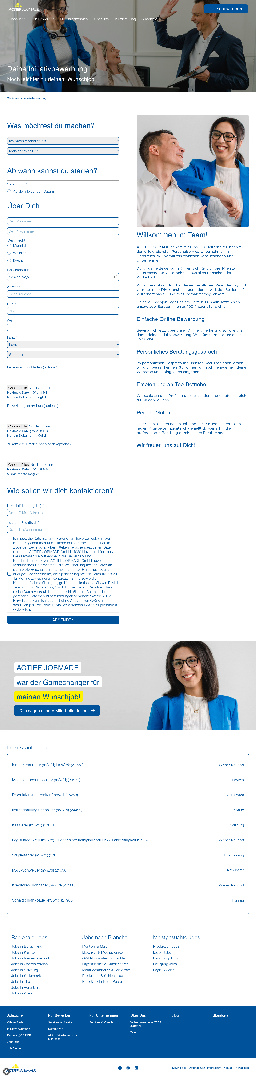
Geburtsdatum (20, 270)
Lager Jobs (162, 952)
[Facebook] (120, 1067)
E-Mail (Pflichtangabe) (25, 505)
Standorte (221, 1015)
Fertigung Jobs (165, 964)
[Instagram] (128, 1067)
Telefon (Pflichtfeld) (23, 522)
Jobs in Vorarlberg (25, 987)
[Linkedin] (136, 1067)
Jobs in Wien (21, 993)
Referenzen (55, 1028)
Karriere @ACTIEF (19, 1035)
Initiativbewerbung (18, 1028)
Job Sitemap (15, 1048)
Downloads (179, 1067)
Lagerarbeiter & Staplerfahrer (105, 964)
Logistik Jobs (163, 970)
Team (133, 1032)
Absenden (63, 620)
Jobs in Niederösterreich (30, 958)
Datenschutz (197, 1067)
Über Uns (138, 1015)
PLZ (11, 304)
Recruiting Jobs (165, 958)
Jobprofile (13, 1041)
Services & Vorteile (60, 1022)
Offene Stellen (16, 1022)
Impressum (214, 1067)
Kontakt (228, 1067)
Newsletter (242, 1067)
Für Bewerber (59, 1015)
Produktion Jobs (166, 946)
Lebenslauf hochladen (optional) (32, 367)
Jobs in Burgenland (26, 946)
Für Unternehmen (103, 1015)
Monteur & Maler (95, 946)
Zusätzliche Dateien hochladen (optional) (39, 444)
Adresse (15, 287)
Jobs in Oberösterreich (29, 964)
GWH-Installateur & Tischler (104, 958)
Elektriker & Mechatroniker (103, 952)
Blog (175, 1015)
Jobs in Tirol (21, 981)
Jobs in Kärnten (24, 952)
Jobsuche (15, 1015)
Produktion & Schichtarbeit (103, 975)
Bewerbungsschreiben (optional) (32, 406)
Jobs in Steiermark (26, 975)
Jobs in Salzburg (24, 970)
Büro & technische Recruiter (104, 981)
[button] (6, 1071)
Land (12, 337)
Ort (11, 321)
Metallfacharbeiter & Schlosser (106, 970)
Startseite (13, 98)
